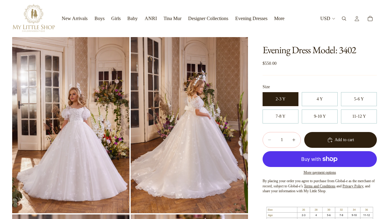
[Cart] (370, 18)
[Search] (344, 18)
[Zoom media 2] (189, 125)
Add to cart (344, 139)
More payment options (320, 173)
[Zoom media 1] (70, 125)
